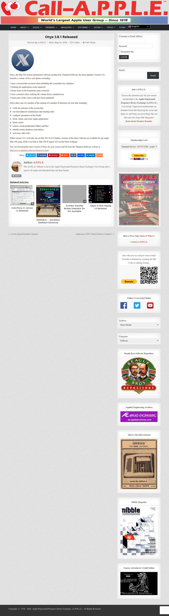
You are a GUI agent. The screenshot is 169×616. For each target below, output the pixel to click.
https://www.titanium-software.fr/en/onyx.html (29, 150)
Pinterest (54, 155)
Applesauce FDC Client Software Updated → (95, 233)
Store (122, 27)
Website (17, 176)
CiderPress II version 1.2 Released (22, 209)
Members (50, 27)
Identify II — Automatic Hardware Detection (48, 221)
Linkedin (91, 155)
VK (74, 155)
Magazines (66, 27)
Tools (110, 27)
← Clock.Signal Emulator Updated (23, 233)
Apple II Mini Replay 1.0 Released (100, 207)
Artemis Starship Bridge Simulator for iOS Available (74, 208)
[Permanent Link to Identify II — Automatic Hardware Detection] (48, 201)
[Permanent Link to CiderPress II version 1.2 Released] (22, 195)
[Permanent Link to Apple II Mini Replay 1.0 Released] (101, 194)
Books (36, 27)
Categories (123, 336)
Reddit (66, 155)
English (135, 26)
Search (122, 70)
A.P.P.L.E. (42, 43)
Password (123, 46)
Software (83, 27)
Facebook (42, 155)
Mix (100, 155)
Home (13, 27)
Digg (82, 155)
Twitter (32, 155)
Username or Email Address (130, 36)
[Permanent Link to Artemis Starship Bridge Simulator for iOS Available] (74, 194)
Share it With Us (147, 235)
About (23, 27)
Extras (97, 27)
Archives (122, 320)
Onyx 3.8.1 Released (61, 37)
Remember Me (127, 51)
